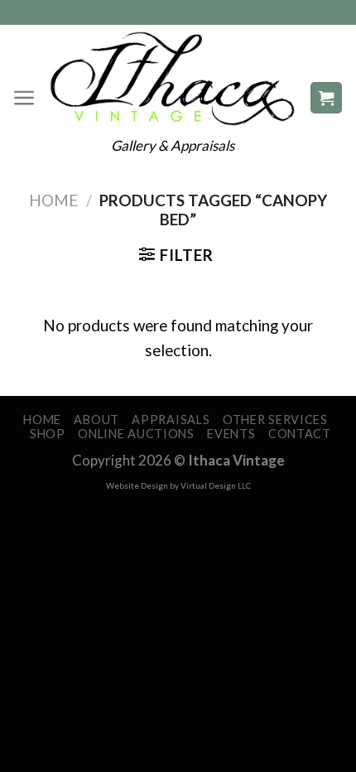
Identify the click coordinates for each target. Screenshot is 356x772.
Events (231, 434)
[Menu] (24, 97)
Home (53, 200)
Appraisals (170, 420)
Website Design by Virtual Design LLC (178, 485)
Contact (299, 434)
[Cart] (326, 97)
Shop (47, 434)
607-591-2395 (178, 12)
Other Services (275, 420)
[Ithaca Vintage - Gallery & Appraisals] (172, 79)
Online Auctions (136, 434)
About (96, 420)
